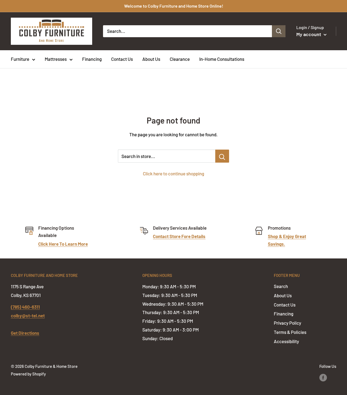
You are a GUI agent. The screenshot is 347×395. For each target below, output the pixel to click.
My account (309, 34)
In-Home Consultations (221, 59)
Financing (92, 59)
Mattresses (56, 59)
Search (281, 286)
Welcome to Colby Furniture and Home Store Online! (173, 5)
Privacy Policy (287, 323)
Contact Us (122, 59)
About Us (151, 59)
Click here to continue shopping (173, 173)
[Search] (278, 31)
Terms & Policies (290, 332)
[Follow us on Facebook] (323, 377)
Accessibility (286, 341)
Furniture (20, 59)
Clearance (180, 59)
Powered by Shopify (28, 373)
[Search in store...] (222, 156)
